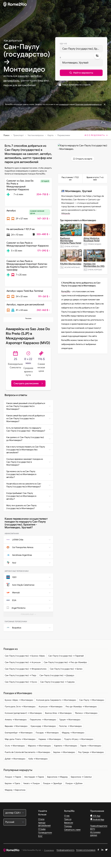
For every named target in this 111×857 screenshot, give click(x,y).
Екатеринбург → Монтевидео (19, 732)
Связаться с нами (72, 829)
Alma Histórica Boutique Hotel (92, 239)
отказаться (63, 104)
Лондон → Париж (13, 777)
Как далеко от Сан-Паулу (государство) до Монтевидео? (25, 438)
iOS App (96, 816)
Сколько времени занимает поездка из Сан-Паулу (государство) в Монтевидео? (24, 462)
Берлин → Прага (12, 783)
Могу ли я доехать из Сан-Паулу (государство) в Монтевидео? (21, 507)
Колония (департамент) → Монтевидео (23, 713)
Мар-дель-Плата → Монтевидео (20, 739)
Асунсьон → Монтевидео (50, 706)
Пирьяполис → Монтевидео (43, 719)
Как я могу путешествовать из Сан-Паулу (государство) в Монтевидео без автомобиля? (25, 449)
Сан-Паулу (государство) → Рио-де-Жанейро (65, 662)
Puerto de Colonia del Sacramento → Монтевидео (27, 752)
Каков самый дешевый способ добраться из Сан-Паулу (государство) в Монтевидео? (25, 406)
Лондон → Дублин (74, 783)
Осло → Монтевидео (15, 745)
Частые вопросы (36, 135)
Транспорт (18, 135)
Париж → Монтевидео (90, 745)
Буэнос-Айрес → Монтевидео (19, 700)
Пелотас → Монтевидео (70, 726)
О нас (67, 815)
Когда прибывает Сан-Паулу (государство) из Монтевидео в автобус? (21, 496)
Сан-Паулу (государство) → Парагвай (66, 655)
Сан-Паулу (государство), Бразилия (82, 48)
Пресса (67, 819)
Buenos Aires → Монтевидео (58, 713)
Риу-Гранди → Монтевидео (91, 752)
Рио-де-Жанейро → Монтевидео (81, 706)
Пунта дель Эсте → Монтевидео (20, 706)
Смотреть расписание (26, 383)
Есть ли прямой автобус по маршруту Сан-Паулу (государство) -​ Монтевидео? (25, 429)
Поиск (6, 135)
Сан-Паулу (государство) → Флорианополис (26, 669)
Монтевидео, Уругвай (75, 62)
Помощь (68, 826)
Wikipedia (65, 213)
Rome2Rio (65, 291)
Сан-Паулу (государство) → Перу (20, 675)
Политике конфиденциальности (88, 104)
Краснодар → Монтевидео (43, 726)
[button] (81, 73)
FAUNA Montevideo (70, 263)
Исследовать (95, 135)
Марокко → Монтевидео (39, 745)
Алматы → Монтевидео (16, 719)
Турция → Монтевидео (69, 719)
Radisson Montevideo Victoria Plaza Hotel (70, 240)
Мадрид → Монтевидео (73, 732)
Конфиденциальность (65, 850)
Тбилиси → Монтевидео (86, 713)
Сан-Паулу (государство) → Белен (66, 669)
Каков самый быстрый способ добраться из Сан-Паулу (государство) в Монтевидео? (25, 418)
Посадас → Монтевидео (47, 732)
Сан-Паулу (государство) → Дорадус (56, 675)
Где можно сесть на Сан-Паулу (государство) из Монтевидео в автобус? (21, 474)
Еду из (63, 43)
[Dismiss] (104, 104)
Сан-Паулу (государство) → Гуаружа (57, 682)
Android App (98, 819)
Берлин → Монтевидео (64, 752)
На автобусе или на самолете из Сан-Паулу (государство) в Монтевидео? (23, 485)
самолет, (24, 76)
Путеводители (45, 832)
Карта (50, 135)
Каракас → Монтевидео (50, 739)
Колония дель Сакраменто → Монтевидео (56, 700)
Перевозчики (63, 135)
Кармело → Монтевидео (65, 745)
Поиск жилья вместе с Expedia (76, 84)
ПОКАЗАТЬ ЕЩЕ (29, 615)
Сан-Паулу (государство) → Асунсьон (23, 662)
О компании (49, 850)
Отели (41, 819)
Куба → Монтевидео (38, 758)
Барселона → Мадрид (57, 777)
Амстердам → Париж (34, 777)
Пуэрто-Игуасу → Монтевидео (78, 739)
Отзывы (42, 829)
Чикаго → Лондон (31, 783)
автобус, (36, 76)
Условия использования (85, 850)
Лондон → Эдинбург (52, 783)
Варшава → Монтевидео (16, 726)
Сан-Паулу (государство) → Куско (21, 682)
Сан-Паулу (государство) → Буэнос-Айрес (25, 655)
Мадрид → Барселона (15, 790)
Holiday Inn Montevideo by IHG (94, 265)
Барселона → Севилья (81, 777)
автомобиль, (11, 80)
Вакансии (68, 822)
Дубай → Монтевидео (15, 758)
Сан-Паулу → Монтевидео (91, 700)
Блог (40, 836)
